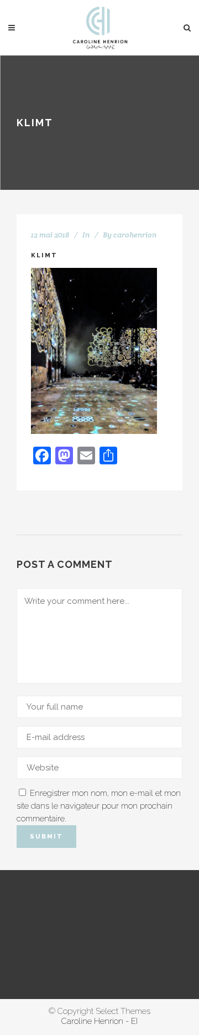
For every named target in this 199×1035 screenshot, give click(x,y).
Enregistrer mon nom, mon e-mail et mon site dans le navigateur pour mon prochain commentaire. (99, 806)
